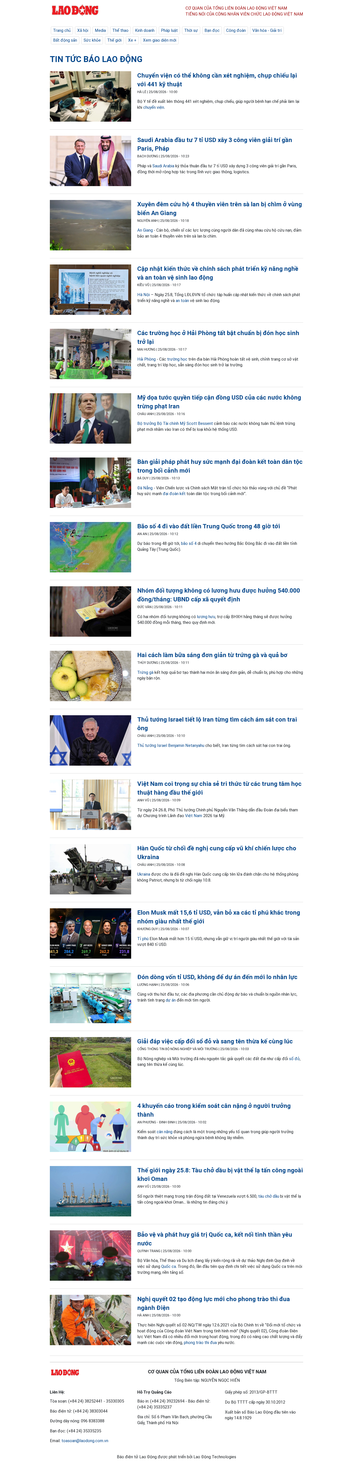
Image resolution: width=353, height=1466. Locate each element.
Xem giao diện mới (159, 40)
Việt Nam (193, 815)
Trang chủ (62, 30)
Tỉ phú (143, 938)
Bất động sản (65, 40)
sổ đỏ (294, 1058)
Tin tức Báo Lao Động (96, 59)
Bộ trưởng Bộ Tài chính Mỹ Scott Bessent (175, 423)
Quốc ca (168, 1266)
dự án (171, 1000)
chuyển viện (153, 107)
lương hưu (206, 616)
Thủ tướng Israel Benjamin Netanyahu (170, 745)
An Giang (145, 230)
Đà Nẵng (145, 487)
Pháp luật (169, 30)
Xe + (132, 40)
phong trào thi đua (200, 1342)
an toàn (182, 300)
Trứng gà (145, 672)
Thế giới (114, 40)
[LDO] (90, 97)
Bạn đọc (212, 30)
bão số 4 (189, 543)
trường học (177, 359)
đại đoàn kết (174, 493)
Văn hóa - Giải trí (267, 30)
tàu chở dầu (268, 1196)
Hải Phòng (146, 359)
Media (100, 30)
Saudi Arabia (163, 165)
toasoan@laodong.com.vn (84, 1440)
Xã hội (82, 30)
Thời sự (191, 30)
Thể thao (120, 30)
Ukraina (143, 874)
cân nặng (164, 1131)
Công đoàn (236, 30)
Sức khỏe (92, 40)
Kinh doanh (144, 30)
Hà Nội (143, 294)
